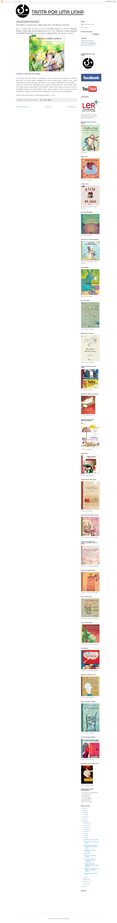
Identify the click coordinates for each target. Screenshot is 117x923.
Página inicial (48, 106)
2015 (84, 808)
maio (85, 838)
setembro (86, 829)
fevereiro (86, 881)
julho (85, 833)
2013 (84, 812)
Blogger (67, 918)
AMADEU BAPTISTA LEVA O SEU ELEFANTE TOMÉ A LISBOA (91, 847)
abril (85, 877)
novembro (86, 825)
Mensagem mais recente (23, 106)
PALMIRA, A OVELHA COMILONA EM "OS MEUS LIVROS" (91, 865)
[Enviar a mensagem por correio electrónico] (41, 99)
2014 (84, 810)
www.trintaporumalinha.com (88, 45)
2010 (84, 819)
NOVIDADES (87, 853)
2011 (84, 817)
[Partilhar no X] (47, 100)
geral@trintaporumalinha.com (88, 42)
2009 (84, 821)
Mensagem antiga (72, 106)
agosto (85, 831)
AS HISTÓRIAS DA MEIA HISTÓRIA (90, 850)
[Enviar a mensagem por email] (44, 100)
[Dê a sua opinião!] (46, 100)
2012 (84, 814)
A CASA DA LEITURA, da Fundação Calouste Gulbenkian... (90, 860)
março (85, 879)
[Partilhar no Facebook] (49, 100)
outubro (86, 827)
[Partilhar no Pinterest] (51, 100)
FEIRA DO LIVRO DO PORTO (91, 839)
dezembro (86, 823)
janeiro (86, 883)
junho (85, 835)
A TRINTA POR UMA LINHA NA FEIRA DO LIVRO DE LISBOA (91, 870)
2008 (84, 886)
